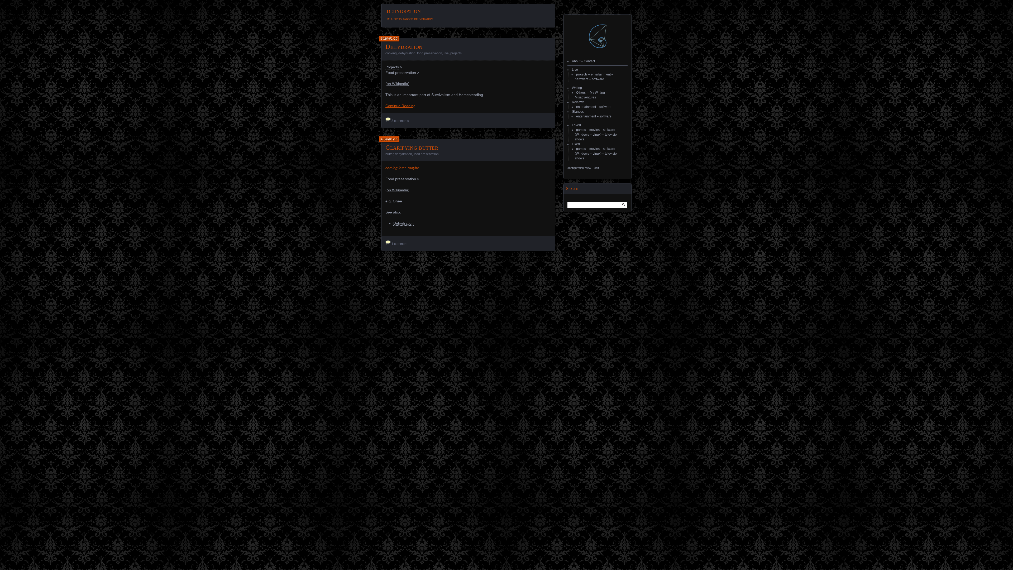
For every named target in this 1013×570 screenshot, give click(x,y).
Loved (576, 125)
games (581, 130)
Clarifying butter (411, 147)
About (576, 61)
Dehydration (404, 46)
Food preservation (400, 72)
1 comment (399, 244)
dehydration (406, 53)
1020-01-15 (389, 139)
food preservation (429, 53)
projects (456, 53)
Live (575, 70)
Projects (392, 67)
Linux (596, 134)
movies (594, 130)
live (446, 53)
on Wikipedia (397, 84)
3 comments (400, 121)
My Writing (597, 92)
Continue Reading (400, 106)
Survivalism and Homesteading (457, 95)
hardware (582, 79)
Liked (576, 144)
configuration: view (579, 167)
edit (596, 167)
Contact (589, 61)
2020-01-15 (389, 38)
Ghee (397, 201)
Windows (582, 134)
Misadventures (585, 97)
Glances (578, 111)
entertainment (601, 74)
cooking (391, 53)
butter (389, 154)
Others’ (581, 92)
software (598, 79)
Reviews (578, 102)
